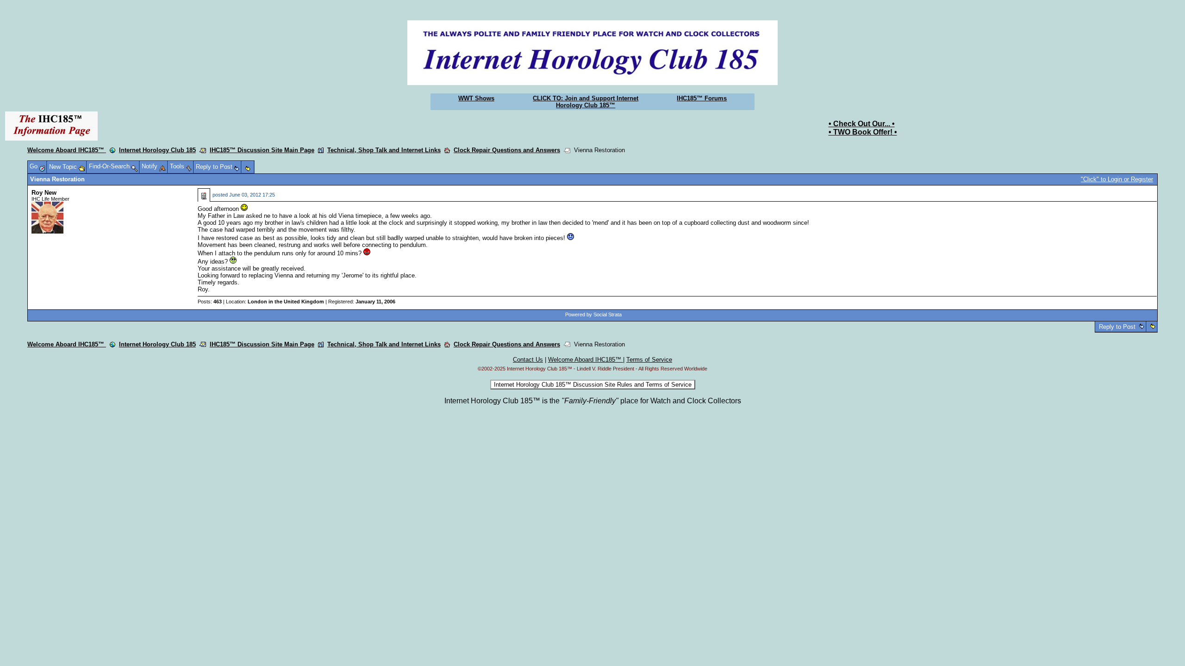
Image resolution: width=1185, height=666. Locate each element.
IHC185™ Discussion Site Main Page (262, 150)
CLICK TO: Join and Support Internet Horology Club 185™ (585, 102)
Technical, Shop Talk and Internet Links (384, 150)
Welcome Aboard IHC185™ (66, 150)
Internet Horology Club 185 (157, 150)
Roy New (43, 192)
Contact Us (528, 359)
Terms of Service (649, 359)
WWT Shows (476, 98)
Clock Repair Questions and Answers (507, 150)
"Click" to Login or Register (1117, 179)
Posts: (210, 301)
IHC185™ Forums (702, 98)
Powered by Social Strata (593, 314)
